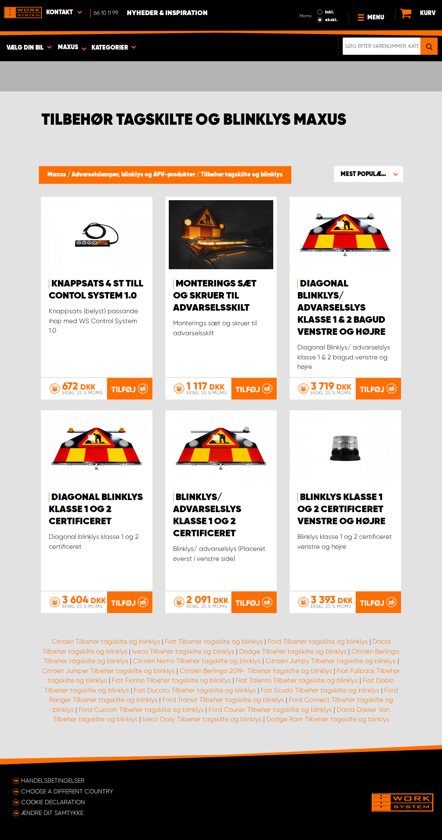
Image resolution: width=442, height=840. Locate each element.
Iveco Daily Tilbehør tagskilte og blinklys (202, 719)
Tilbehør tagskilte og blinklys (242, 175)
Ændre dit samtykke (52, 812)
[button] (368, 174)
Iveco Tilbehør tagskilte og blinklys (183, 651)
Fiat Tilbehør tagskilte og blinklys (214, 641)
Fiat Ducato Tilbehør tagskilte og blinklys (195, 690)
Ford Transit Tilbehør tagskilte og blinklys (223, 700)
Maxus (57, 175)
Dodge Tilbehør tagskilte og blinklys (293, 651)
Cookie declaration (53, 802)
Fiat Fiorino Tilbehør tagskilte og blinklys (171, 680)
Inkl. (329, 12)
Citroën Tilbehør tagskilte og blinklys (106, 641)
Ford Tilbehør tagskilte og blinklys (318, 641)
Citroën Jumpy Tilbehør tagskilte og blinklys (330, 661)
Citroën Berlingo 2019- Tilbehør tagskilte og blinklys (256, 671)
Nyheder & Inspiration (167, 13)
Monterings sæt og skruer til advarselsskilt (214, 296)
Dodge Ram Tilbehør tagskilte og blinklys (327, 719)
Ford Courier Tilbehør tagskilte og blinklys (270, 710)
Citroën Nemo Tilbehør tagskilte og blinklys (197, 661)
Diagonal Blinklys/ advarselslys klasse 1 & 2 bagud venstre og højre (341, 308)
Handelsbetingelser (53, 780)
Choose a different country (67, 791)
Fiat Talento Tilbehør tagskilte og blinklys (297, 680)
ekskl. (331, 20)
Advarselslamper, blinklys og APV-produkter (134, 175)
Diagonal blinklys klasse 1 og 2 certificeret (96, 509)
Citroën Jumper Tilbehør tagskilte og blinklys (108, 671)
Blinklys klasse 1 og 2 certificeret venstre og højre (341, 509)
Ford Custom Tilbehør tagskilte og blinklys (141, 710)
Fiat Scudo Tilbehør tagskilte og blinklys (320, 690)
